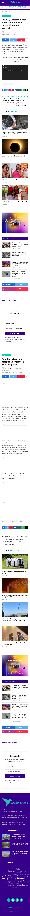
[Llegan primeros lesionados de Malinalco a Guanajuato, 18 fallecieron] (15, 585)
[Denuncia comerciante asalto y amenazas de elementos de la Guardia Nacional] (15, 122)
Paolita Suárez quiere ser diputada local (14, 202)
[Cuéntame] (15, 2)
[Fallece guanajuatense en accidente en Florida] (15, 561)
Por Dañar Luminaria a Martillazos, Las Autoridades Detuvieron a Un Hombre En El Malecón (22, 102)
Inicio (3, 11)
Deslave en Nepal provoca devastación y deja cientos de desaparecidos (20, 254)
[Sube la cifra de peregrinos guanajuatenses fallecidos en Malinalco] (15, 609)
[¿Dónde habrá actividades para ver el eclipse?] (15, 146)
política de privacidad (10, 339)
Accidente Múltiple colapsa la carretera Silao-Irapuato (8, 100)
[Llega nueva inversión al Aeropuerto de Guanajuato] (6, 837)
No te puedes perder (9, 300)
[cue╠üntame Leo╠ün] (15, 675)
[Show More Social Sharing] (26, 39)
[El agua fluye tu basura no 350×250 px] (15, 231)
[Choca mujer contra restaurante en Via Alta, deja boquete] (15, 633)
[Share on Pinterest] (21, 39)
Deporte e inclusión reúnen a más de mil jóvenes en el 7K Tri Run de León (20, 264)
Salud (16, 905)
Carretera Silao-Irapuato (16, 521)
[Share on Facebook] (5, 39)
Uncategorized (6, 16)
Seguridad (10, 905)
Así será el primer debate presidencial (14, 180)
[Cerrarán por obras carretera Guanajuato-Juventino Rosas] (6, 845)
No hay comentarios (7, 36)
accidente (5, 521)
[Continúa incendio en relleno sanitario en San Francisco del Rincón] (6, 854)
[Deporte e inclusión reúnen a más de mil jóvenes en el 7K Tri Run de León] (6, 264)
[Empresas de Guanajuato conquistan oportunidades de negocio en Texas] (6, 245)
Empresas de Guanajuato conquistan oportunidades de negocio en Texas (20, 244)
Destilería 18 (11, 83)
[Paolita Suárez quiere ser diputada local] (15, 192)
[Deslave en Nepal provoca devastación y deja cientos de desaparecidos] (6, 255)
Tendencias (23, 905)
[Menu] (3, 2)
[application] (15, 72)
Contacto (19, 907)
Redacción (9, 32)
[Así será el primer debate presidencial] (15, 170)
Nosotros (11, 907)
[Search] (27, 2)
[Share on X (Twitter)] (13, 39)
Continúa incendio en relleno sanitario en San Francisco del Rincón (20, 853)
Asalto (4, 83)
